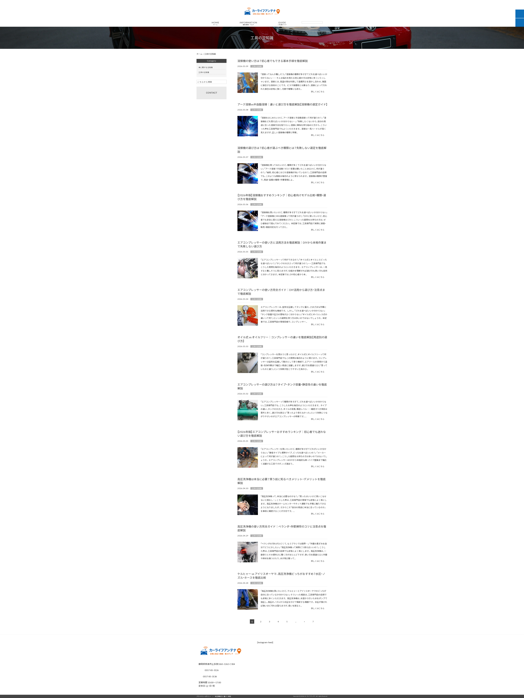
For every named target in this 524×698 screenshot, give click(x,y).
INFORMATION (248, 23)
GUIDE (282, 23)
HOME (215, 23)
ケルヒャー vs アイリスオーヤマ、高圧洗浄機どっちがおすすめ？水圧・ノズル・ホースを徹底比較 (281, 575)
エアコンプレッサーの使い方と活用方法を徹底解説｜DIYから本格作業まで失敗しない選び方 (281, 244)
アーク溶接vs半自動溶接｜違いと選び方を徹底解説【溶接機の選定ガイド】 (282, 104)
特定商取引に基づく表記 (223, 696)
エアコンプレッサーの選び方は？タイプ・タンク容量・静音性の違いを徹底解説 (282, 386)
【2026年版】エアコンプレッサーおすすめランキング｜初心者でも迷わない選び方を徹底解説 (281, 434)
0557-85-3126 (211, 670)
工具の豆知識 (257, 66)
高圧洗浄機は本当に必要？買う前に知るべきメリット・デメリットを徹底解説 (281, 481)
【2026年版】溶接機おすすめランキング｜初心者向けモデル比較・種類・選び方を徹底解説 (281, 197)
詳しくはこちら (317, 91)
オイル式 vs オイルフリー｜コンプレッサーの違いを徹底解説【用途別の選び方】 (282, 339)
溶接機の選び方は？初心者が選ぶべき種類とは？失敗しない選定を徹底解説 (281, 150)
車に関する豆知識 (206, 67)
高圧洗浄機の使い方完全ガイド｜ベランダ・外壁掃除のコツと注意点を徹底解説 (281, 528)
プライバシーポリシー (203, 696)
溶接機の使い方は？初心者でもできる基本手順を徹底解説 (272, 61)
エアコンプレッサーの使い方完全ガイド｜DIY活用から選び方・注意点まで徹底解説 (281, 292)
